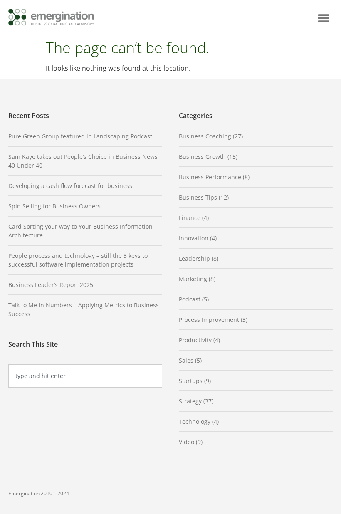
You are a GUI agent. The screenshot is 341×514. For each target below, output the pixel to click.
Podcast (189, 299)
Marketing (193, 279)
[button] (323, 17)
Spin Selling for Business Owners (54, 206)
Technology (194, 421)
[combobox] (85, 376)
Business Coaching (205, 136)
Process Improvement (209, 320)
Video (186, 442)
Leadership (194, 258)
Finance (189, 218)
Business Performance (210, 177)
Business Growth (202, 157)
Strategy (190, 401)
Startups (191, 381)
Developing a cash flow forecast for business (70, 186)
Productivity (195, 340)
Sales (186, 360)
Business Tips (198, 197)
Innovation (193, 238)
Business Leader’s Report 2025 (50, 285)
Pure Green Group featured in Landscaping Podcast (80, 136)
